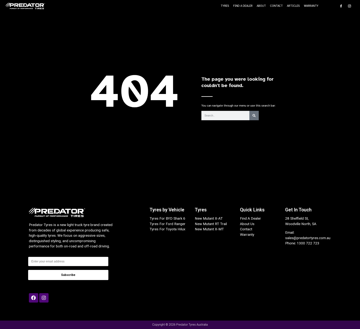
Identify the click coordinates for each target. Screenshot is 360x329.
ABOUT (261, 6)
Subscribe (68, 275)
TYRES (225, 6)
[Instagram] (348, 6)
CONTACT (276, 6)
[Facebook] (340, 6)
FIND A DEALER (243, 6)
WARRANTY (311, 6)
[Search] (254, 115)
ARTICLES (293, 6)
